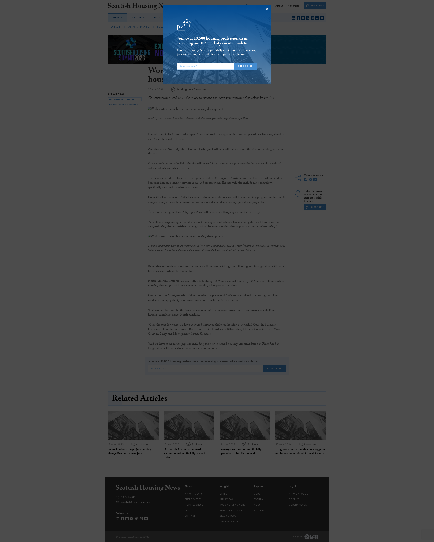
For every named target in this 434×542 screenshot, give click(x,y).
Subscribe (245, 66)
